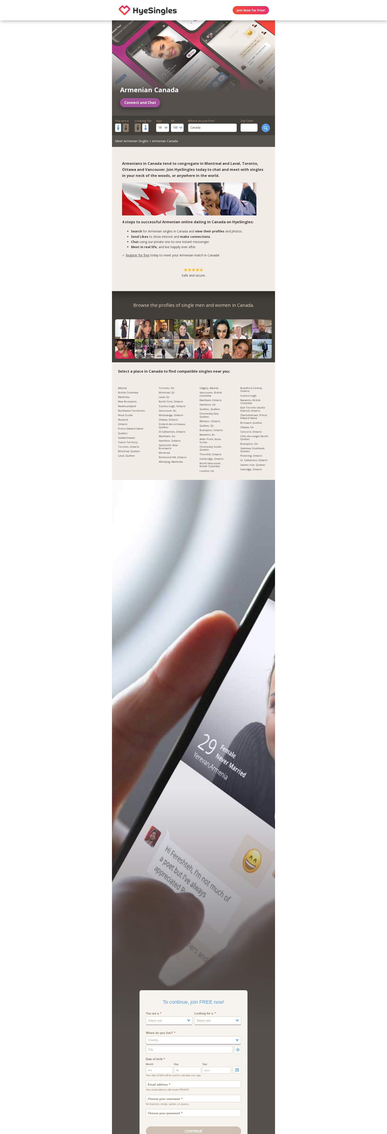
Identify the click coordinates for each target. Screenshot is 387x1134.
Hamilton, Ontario (170, 440)
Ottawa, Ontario (168, 419)
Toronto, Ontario (128, 446)
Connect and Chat (140, 102)
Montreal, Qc (167, 392)
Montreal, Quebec (129, 451)
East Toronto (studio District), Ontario (252, 409)
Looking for (143, 121)
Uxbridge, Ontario (251, 469)
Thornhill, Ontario (210, 454)
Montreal (164, 452)
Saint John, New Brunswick (168, 447)
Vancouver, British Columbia (211, 394)
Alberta (122, 388)
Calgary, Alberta (209, 388)
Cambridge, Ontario (212, 458)
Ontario (122, 424)
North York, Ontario (171, 401)
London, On (207, 470)
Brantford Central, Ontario (251, 390)
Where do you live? (201, 121)
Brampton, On (249, 443)
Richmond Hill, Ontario (173, 457)
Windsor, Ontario (210, 421)
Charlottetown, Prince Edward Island (253, 417)
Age (159, 121)
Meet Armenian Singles (131, 141)
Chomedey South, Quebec (211, 448)
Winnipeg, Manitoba (171, 461)
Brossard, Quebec (251, 422)
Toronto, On (166, 388)
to (172, 121)
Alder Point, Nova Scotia (210, 441)
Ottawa (129, 169)
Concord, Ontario (251, 431)
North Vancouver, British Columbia (210, 465)
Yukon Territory (128, 442)
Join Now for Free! (250, 10)
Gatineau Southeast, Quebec (252, 450)
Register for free (137, 255)
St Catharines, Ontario (172, 431)
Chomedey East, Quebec (209, 415)
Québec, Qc (207, 425)
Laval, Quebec (126, 455)
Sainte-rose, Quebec (252, 464)
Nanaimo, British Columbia (250, 402)
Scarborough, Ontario (172, 406)
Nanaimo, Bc (207, 434)
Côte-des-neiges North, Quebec (254, 438)
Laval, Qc (164, 397)
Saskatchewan (126, 437)
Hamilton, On (208, 404)
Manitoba (123, 397)
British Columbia (128, 392)
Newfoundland (127, 406)
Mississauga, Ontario (171, 415)
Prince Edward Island (130, 428)
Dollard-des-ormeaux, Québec (172, 426)
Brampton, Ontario (211, 430)
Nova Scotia (125, 415)
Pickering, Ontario (251, 455)
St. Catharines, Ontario (254, 460)
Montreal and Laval (222, 163)
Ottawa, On (247, 427)
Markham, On (167, 436)
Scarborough (248, 395)
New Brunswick (127, 401)
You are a (122, 121)
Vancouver (155, 169)
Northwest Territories (131, 410)
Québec (123, 433)
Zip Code (247, 121)
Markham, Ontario (211, 400)
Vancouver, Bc (167, 410)
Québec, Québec (210, 409)
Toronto (249, 163)
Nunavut (123, 419)
